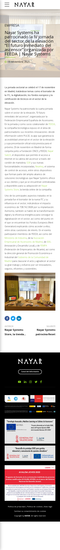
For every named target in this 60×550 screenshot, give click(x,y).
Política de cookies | (35, 507)
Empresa (12, 25)
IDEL (49, 241)
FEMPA (43, 245)
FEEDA (52, 124)
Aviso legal (48, 507)
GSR (28, 162)
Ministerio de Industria (16, 238)
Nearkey (39, 166)
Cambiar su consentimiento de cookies (30, 511)
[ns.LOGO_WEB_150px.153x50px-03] (30, 361)
